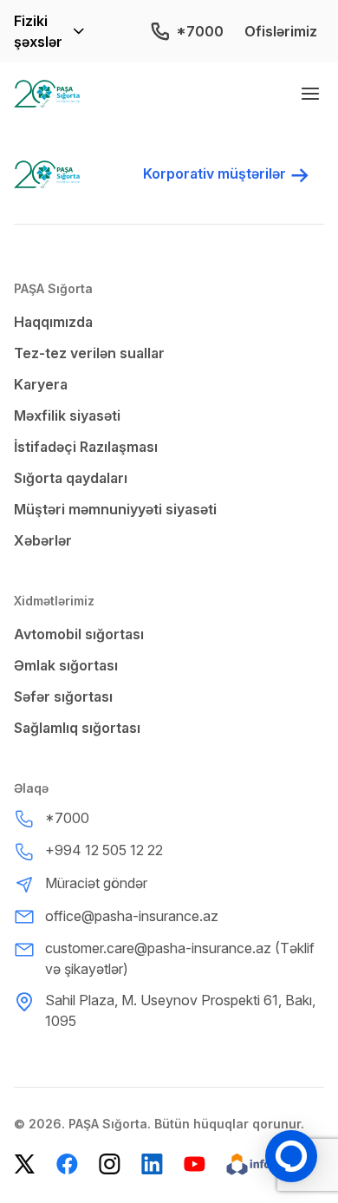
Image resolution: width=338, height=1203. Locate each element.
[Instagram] (109, 1164)
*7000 (200, 31)
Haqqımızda (53, 321)
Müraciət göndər (96, 883)
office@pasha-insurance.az (131, 916)
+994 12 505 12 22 (104, 850)
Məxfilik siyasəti (67, 415)
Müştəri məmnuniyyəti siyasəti (115, 509)
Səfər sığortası (63, 696)
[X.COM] (25, 1164)
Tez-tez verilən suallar (89, 353)
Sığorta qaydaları (70, 478)
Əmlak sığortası (66, 665)
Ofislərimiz (280, 31)
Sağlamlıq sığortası (77, 727)
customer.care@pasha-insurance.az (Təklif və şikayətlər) (180, 958)
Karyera (41, 384)
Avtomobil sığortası (79, 634)
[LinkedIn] (152, 1164)
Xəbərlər (43, 540)
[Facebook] (67, 1164)
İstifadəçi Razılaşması (86, 446)
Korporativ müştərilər (214, 173)
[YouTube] (194, 1164)
